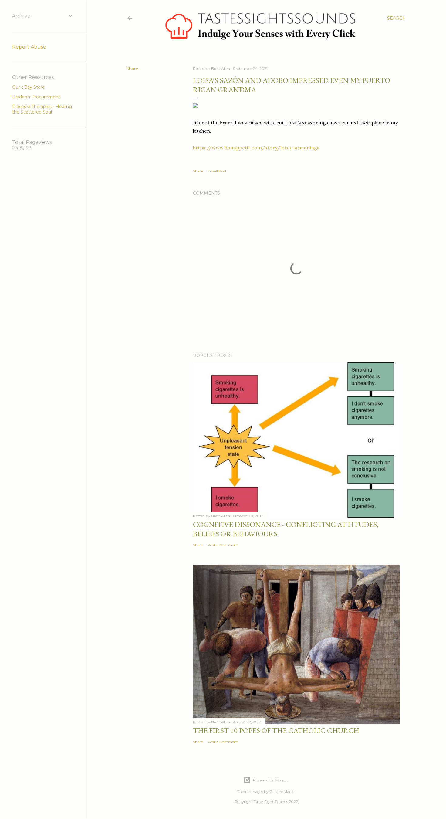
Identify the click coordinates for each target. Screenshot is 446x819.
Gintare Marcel (282, 791)
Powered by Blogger (271, 780)
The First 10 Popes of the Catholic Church (276, 730)
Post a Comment (223, 545)
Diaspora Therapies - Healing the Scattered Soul (42, 109)
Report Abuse (29, 47)
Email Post (217, 171)
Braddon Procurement (36, 97)
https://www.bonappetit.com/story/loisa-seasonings (256, 147)
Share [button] (132, 69)
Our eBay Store (28, 87)
